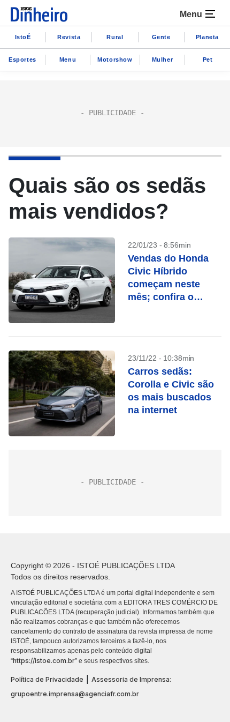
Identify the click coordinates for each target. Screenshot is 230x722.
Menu (67, 59)
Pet (208, 59)
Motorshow (114, 59)
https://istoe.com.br (44, 661)
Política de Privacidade (47, 679)
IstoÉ (23, 37)
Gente (161, 37)
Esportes (22, 59)
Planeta (207, 37)
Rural (114, 37)
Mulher (162, 59)
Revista (68, 37)
